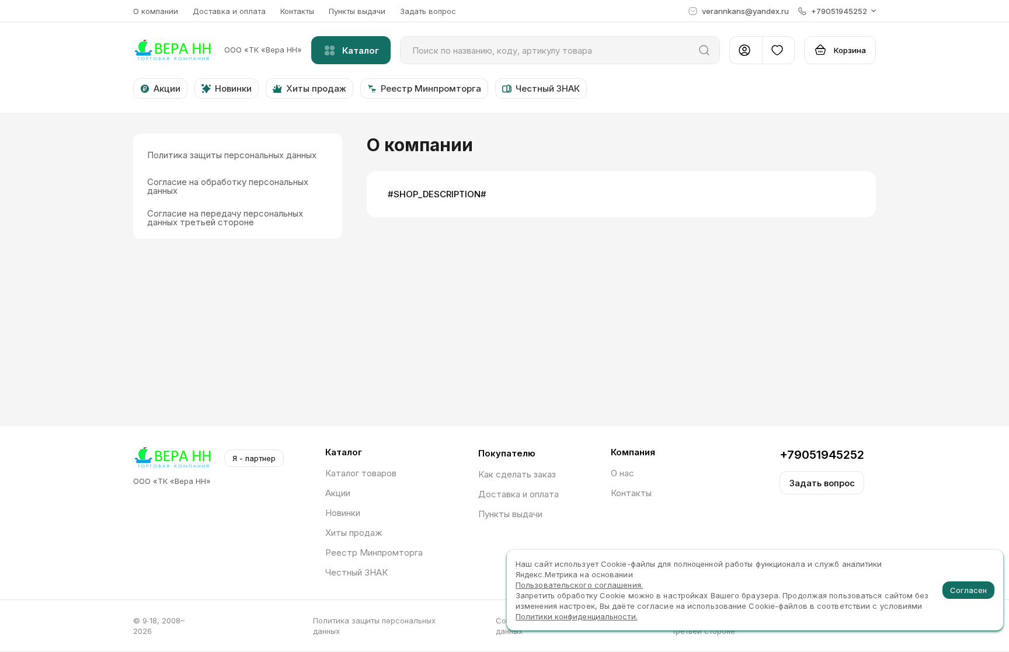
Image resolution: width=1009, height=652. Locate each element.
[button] (837, 11)
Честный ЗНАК (356, 572)
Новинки (342, 512)
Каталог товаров (360, 473)
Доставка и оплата (229, 11)
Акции (337, 492)
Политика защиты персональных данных (374, 626)
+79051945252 (822, 455)
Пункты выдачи (357, 11)
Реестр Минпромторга (374, 552)
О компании (155, 11)
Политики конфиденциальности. (577, 616)
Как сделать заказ (517, 474)
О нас (622, 473)
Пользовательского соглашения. (579, 585)
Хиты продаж (353, 532)
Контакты (297, 11)
